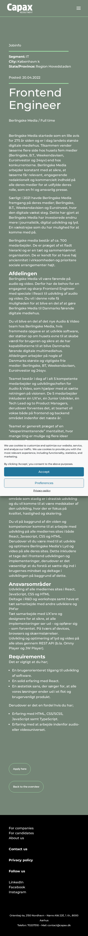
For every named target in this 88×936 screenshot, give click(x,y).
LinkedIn (16, 882)
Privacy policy (42, 490)
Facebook (17, 887)
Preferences (44, 483)
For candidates (21, 833)
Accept (44, 472)
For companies (21, 828)
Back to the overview (26, 786)
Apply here (19, 768)
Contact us (18, 849)
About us (16, 838)
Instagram (17, 892)
